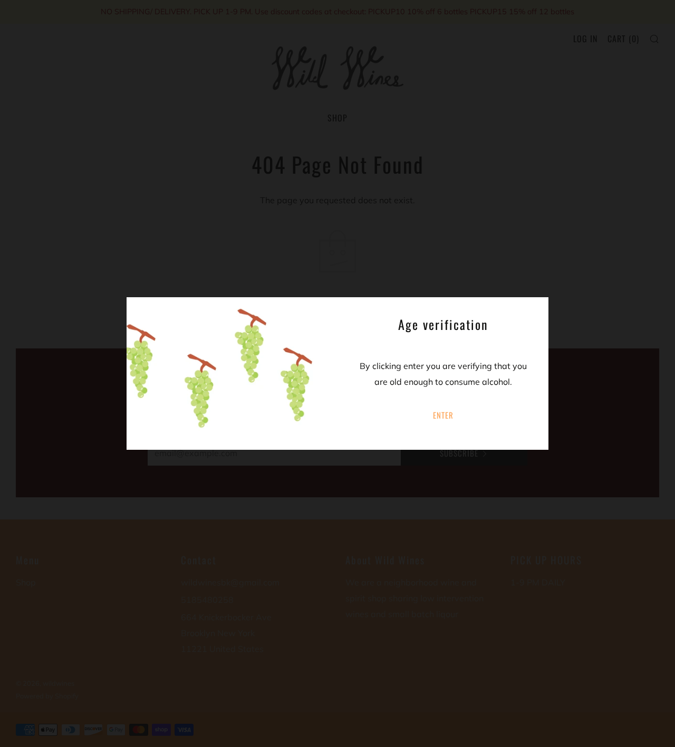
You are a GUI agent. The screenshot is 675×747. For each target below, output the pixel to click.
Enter (443, 415)
